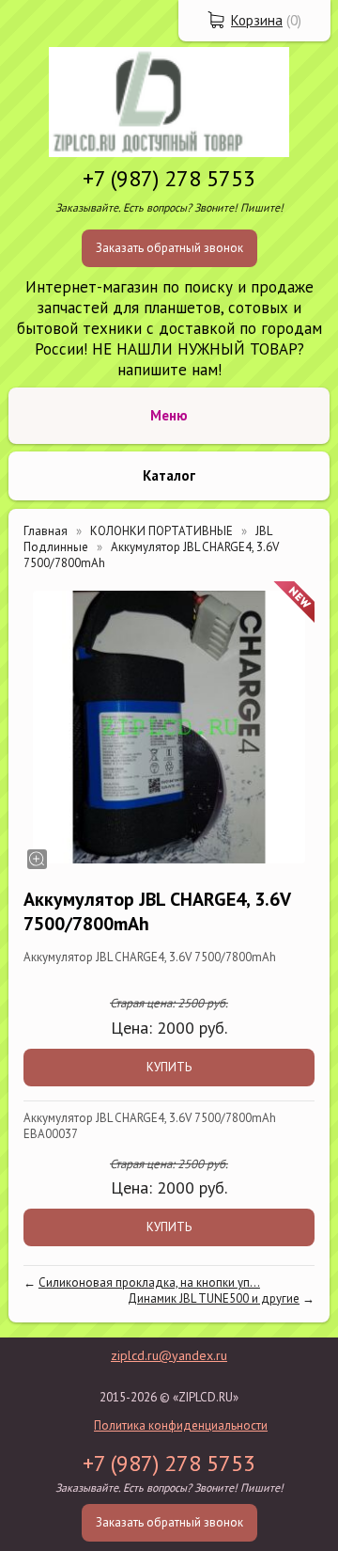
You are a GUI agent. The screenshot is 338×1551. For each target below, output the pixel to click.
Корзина (257, 20)
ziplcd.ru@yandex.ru (169, 1355)
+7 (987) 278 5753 (169, 178)
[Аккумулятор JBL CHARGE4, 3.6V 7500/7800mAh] (169, 727)
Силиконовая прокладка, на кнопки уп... (149, 1282)
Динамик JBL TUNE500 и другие (214, 1298)
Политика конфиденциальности (181, 1425)
